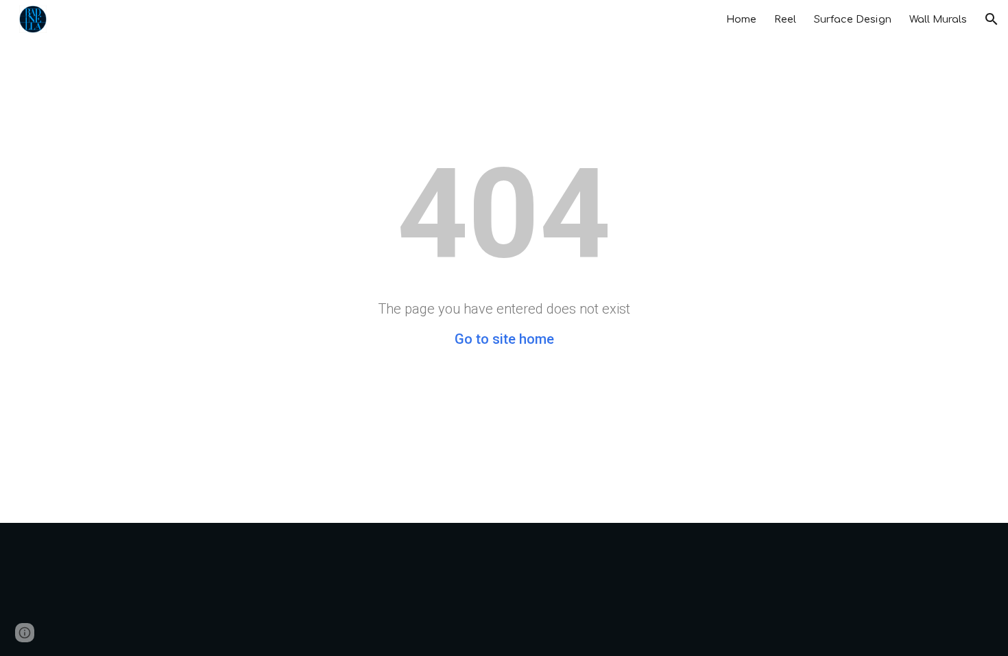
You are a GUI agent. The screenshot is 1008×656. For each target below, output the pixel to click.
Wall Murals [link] (938, 19)
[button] (991, 19)
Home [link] (741, 19)
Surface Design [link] (852, 19)
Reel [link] (785, 19)
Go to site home (504, 339)
